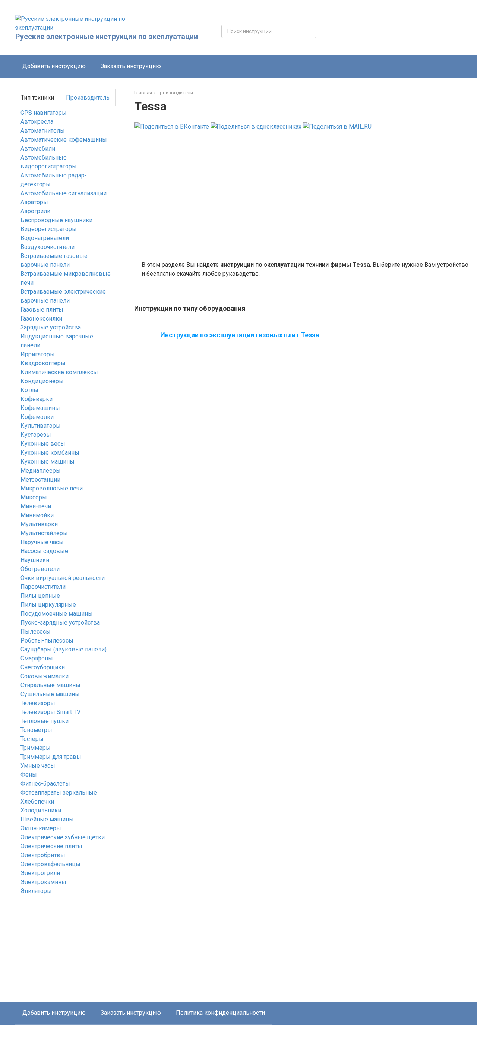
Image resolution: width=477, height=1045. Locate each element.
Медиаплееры (40, 470)
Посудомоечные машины (56, 613)
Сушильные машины (50, 694)
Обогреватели (40, 568)
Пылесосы (35, 631)
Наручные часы (42, 542)
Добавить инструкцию (54, 66)
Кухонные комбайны (49, 452)
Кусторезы (35, 434)
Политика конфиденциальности (220, 1012)
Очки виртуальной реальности (62, 577)
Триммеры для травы (50, 756)
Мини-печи (35, 506)
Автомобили (37, 148)
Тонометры (36, 729)
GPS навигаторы (43, 112)
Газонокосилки (41, 318)
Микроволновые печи (51, 488)
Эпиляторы (36, 890)
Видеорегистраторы (48, 229)
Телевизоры (37, 703)
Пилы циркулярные (48, 604)
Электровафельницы (50, 864)
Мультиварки (39, 524)
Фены (28, 774)
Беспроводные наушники (56, 220)
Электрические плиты (51, 846)
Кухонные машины (47, 461)
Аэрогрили (35, 211)
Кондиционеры (42, 381)
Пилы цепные (40, 595)
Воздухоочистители (47, 246)
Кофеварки (36, 398)
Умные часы (37, 765)
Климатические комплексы (59, 372)
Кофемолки (37, 416)
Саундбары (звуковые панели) (63, 649)
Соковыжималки (44, 676)
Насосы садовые (44, 551)
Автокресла (36, 121)
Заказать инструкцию (131, 66)
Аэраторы (34, 202)
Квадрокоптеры (43, 363)
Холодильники (40, 810)
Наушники (34, 559)
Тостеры (32, 738)
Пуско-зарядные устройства (60, 622)
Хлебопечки (37, 801)
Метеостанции (40, 479)
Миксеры (33, 497)
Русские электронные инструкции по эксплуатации (106, 36)
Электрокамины (43, 881)
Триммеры (35, 747)
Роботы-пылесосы (46, 640)
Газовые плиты (41, 309)
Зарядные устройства (50, 327)
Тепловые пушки (44, 720)
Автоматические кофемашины (63, 139)
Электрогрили (40, 873)
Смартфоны (36, 658)
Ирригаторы (37, 354)
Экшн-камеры (40, 828)
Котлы (29, 390)
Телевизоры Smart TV (50, 712)
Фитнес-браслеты (45, 783)
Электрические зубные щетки (62, 837)
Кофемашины (40, 407)
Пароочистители (43, 586)
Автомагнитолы (42, 130)
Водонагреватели (44, 237)
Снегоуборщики (42, 667)
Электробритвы (42, 855)
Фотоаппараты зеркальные (58, 792)
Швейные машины (47, 819)
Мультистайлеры (44, 533)
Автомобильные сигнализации (63, 193)
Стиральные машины (50, 685)
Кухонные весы (42, 443)
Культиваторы (40, 425)
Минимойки (37, 515)
